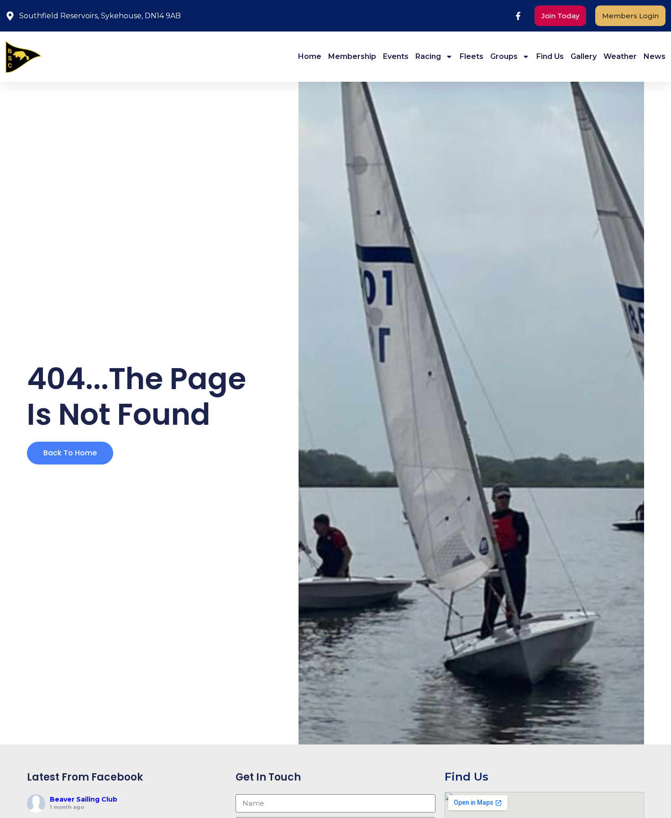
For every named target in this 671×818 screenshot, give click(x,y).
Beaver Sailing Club (83, 799)
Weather (620, 56)
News (655, 56)
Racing (428, 56)
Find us (550, 56)
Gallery (584, 56)
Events (396, 56)
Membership (352, 56)
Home (309, 56)
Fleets (471, 56)
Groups (504, 56)
